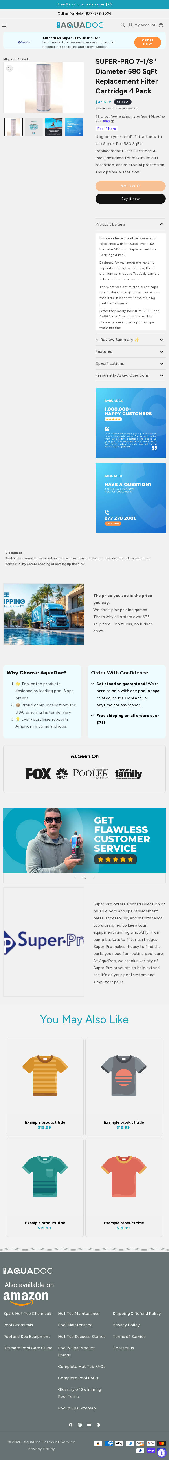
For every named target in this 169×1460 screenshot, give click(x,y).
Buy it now (130, 199)
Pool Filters (106, 129)
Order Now (148, 42)
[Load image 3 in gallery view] (34, 127)
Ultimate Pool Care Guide (27, 1347)
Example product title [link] (45, 1122)
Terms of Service (129, 1336)
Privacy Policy (126, 1324)
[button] (123, 25)
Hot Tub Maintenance (79, 1313)
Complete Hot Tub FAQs (82, 1366)
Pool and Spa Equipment (26, 1336)
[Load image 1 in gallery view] (13, 127)
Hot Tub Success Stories (82, 1336)
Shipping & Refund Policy (137, 1313)
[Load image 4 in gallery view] (74, 127)
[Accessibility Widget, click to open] (162, 1453)
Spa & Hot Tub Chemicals (27, 1313)
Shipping (102, 108)
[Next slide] (94, 878)
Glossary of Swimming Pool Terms (79, 1393)
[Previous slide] (75, 878)
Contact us (123, 1347)
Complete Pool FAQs (78, 1377)
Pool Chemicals (18, 1324)
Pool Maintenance (75, 1324)
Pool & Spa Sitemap (77, 1408)
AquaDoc (32, 1442)
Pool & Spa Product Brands (76, 1351)
